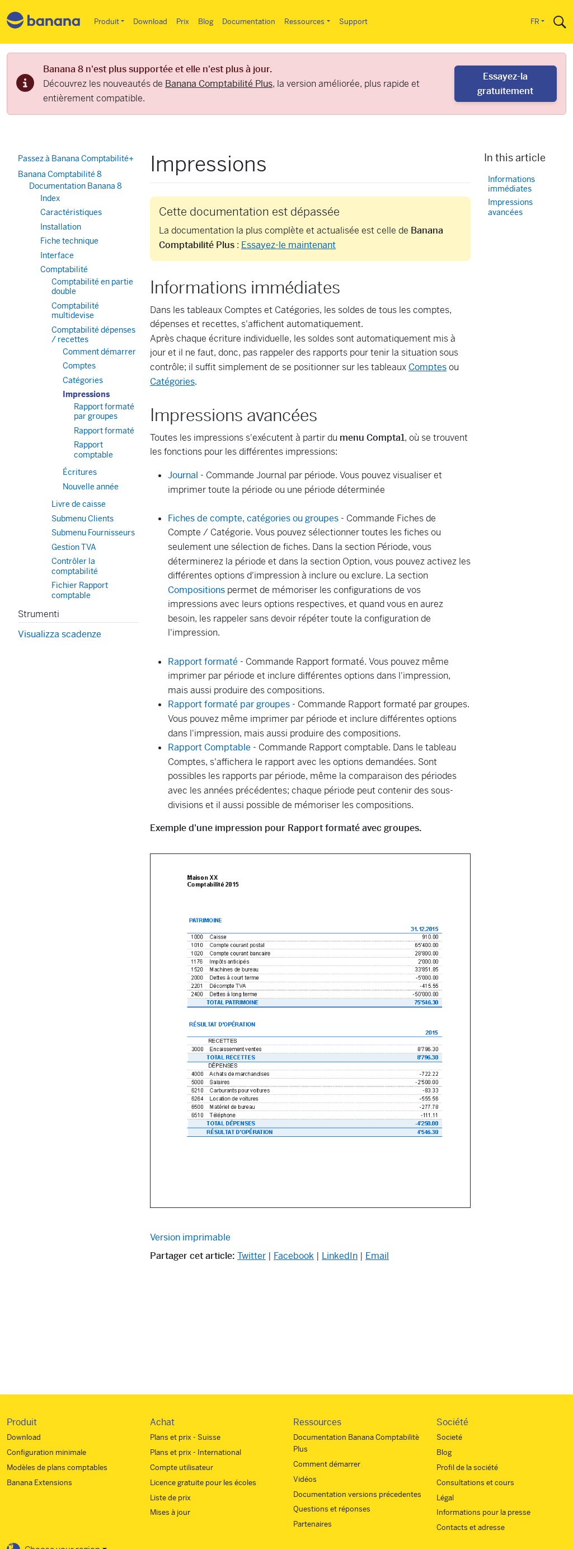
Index (50, 198)
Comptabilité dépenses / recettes (93, 335)
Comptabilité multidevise (75, 311)
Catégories (172, 382)
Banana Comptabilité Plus (219, 84)
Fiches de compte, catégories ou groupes (253, 518)
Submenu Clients (82, 519)
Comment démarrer (99, 352)
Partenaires (312, 1524)
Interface (57, 255)
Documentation (248, 21)
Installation (60, 227)
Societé (449, 1437)
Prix (182, 21)
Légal (445, 1498)
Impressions (86, 394)
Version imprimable (190, 1237)
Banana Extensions (39, 1482)
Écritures (80, 472)
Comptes (427, 367)
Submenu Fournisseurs (93, 533)
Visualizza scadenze (59, 634)
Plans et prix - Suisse (185, 1437)
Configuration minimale (46, 1452)
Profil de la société (467, 1467)
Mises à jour (170, 1512)
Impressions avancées (510, 207)
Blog (205, 21)
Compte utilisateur (181, 1467)
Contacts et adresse (470, 1527)
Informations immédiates (511, 184)
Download (150, 21)
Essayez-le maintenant (288, 245)
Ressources (304, 21)
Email (377, 1256)
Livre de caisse (78, 504)
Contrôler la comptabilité (74, 566)
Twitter (251, 1256)
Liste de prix (170, 1498)
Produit (106, 21)
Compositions (196, 590)
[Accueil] (44, 22)
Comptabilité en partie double (92, 287)
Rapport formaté (203, 662)
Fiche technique (69, 241)
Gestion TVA (73, 547)
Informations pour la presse (483, 1512)
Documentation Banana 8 (75, 186)
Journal (183, 475)
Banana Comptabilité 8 (60, 174)
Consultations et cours (475, 1482)
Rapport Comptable (209, 747)
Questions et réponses (331, 1509)
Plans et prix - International (195, 1452)
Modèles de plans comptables (57, 1467)
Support (353, 21)
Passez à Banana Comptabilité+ (76, 158)
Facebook (294, 1256)
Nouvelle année (91, 487)
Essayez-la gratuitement (505, 84)
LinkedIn (340, 1256)
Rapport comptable (93, 450)
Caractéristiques (71, 212)
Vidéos (305, 1479)
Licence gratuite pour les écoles (203, 1482)
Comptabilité (64, 269)
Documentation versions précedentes (357, 1494)
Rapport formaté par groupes (229, 704)
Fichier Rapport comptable (79, 590)
